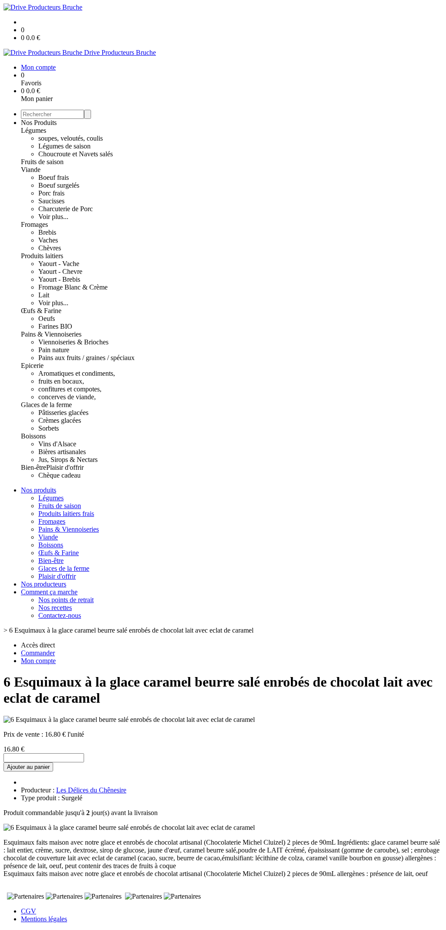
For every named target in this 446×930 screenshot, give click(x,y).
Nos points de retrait (66, 599)
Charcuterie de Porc (65, 208)
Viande (31, 169)
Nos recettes (55, 607)
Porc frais (51, 193)
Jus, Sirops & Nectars (68, 459)
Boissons (33, 436)
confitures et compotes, (69, 389)
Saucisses (51, 201)
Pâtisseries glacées (63, 412)
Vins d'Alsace (57, 444)
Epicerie (32, 365)
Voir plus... (53, 216)
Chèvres (49, 248)
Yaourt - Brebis (59, 279)
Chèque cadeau (59, 475)
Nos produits (38, 490)
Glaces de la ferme (46, 404)
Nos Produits (39, 122)
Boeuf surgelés (58, 185)
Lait (43, 295)
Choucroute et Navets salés (75, 154)
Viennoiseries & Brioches (73, 342)
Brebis (47, 232)
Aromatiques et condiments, (76, 373)
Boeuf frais (53, 177)
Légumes (33, 130)
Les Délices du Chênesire (91, 790)
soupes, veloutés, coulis (70, 138)
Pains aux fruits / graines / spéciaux (86, 357)
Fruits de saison (42, 161)
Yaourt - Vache (58, 263)
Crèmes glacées (59, 420)
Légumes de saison (64, 146)
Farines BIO (55, 326)
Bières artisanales (62, 451)
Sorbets (48, 428)
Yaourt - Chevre (60, 271)
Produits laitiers (42, 255)
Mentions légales (44, 919)
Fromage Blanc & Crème (73, 287)
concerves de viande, (67, 397)
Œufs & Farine (41, 310)
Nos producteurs (43, 584)
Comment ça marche (49, 592)
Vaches (48, 240)
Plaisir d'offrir (65, 467)
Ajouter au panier (28, 767)
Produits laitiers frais (66, 513)
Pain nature (53, 350)
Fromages (34, 224)
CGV (28, 911)
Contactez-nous (59, 615)
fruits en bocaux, (61, 381)
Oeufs (46, 318)
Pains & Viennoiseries (51, 334)
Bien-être (33, 467)
